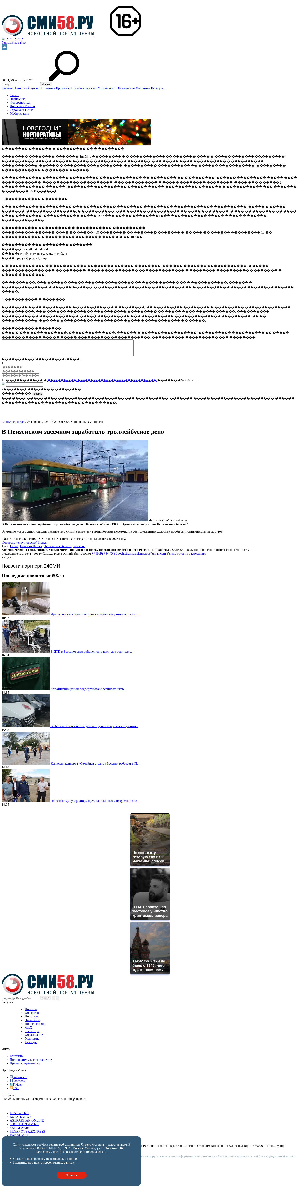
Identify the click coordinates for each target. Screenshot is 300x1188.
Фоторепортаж (20, 102)
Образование (126, 88)
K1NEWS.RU (19, 1113)
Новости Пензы (31, 546)
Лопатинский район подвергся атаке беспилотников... (88, 689)
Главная (7, 88)
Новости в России (22, 106)
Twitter (17, 1084)
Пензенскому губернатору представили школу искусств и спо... (95, 801)
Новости (19, 88)
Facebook (19, 1081)
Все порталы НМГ (14, 1106)
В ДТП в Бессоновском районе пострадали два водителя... (91, 651)
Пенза (14, 546)
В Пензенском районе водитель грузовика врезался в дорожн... (94, 726)
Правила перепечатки (25, 1063)
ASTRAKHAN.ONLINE (27, 1120)
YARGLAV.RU (20, 1127)
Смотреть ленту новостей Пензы (24, 542)
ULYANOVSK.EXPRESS (27, 1131)
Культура (157, 88)
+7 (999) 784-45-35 (104, 553)
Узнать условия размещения (186, 553)
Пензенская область (57, 546)
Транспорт (109, 88)
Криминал (63, 88)
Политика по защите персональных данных (43, 1162)
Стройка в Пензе (21, 110)
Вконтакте (20, 1077)
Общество (33, 88)
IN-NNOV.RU (19, 1135)
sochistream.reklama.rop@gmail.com (142, 553)
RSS (16, 1088)
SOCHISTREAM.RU (24, 1124)
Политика (48, 88)
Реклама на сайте (14, 42)
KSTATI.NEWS (20, 1116)
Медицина (143, 88)
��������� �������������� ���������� (102, 380)
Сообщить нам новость (87, 421)
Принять (71, 1175)
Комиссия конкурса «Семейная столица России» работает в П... (95, 763)
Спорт (14, 95)
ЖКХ (97, 88)
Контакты (16, 1056)
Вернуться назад (13, 421)
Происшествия (82, 88)
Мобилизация (19, 113)
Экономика (18, 99)
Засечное (79, 546)
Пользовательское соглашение (31, 1059)
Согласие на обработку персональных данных (45, 1158)
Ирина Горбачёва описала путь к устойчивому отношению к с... (95, 614)
